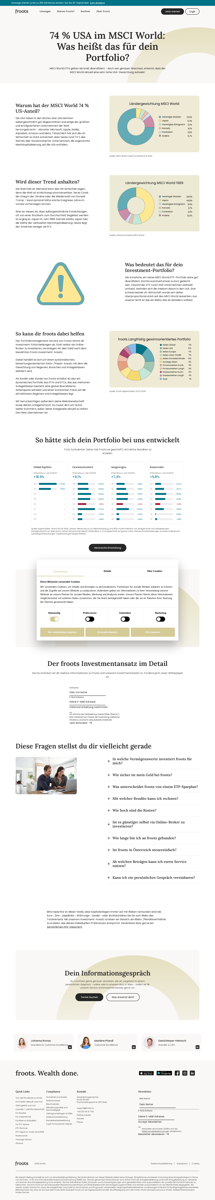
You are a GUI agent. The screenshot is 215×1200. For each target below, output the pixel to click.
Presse (80, 1122)
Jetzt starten (172, 11)
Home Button (22, 11)
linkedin (192, 1073)
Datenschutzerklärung (57, 1117)
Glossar (19, 1143)
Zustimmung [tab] (60, 571)
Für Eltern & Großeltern (26, 1120)
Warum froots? (65, 11)
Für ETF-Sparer (22, 1124)
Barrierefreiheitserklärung (58, 1120)
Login (192, 11)
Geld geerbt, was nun (26, 1105)
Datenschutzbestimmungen (155, 1131)
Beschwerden (52, 1104)
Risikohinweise (53, 1100)
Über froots (103, 11)
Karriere (80, 1118)
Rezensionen (22, 1135)
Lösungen (45, 11)
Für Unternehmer (23, 1116)
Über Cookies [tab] (154, 571)
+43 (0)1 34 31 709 (85, 1111)
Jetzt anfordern (78, 722)
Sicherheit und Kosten (56, 1097)
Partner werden (84, 1115)
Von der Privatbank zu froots (29, 1098)
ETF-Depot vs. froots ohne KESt (30, 1132)
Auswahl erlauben (107, 632)
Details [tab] (107, 571)
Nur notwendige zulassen (62, 632)
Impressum (182, 1163)
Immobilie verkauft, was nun (29, 1101)
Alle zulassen (152, 632)
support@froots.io (85, 1108)
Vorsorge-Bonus (23, 1139)
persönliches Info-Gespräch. (64, 927)
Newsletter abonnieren (151, 1134)
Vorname (74, 687)
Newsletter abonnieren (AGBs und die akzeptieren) (161, 1130)
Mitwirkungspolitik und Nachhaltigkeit (57, 1108)
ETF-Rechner (22, 1128)
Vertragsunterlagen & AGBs (59, 1113)
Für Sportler (21, 1113)
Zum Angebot (97, 2)
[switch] (89, 619)
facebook (177, 1073)
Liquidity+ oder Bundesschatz (30, 1109)
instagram (184, 1073)
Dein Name (144, 1098)
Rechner (85, 11)
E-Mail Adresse (76, 697)
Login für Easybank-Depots (59, 1124)
